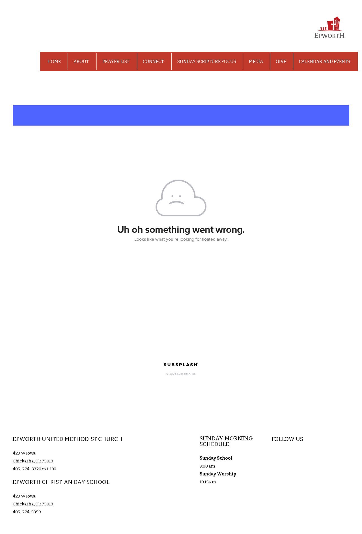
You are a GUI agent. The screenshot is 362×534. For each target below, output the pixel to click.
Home (54, 61)
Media (256, 61)
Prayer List (116, 61)
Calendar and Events (324, 61)
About (82, 61)
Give (281, 61)
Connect (154, 61)
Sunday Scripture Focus (206, 61)
